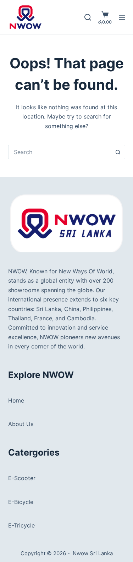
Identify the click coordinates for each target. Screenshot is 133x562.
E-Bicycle (20, 501)
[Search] (87, 17)
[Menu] (122, 17)
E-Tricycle (21, 525)
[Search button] (118, 152)
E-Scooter (21, 478)
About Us (20, 423)
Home (16, 400)
